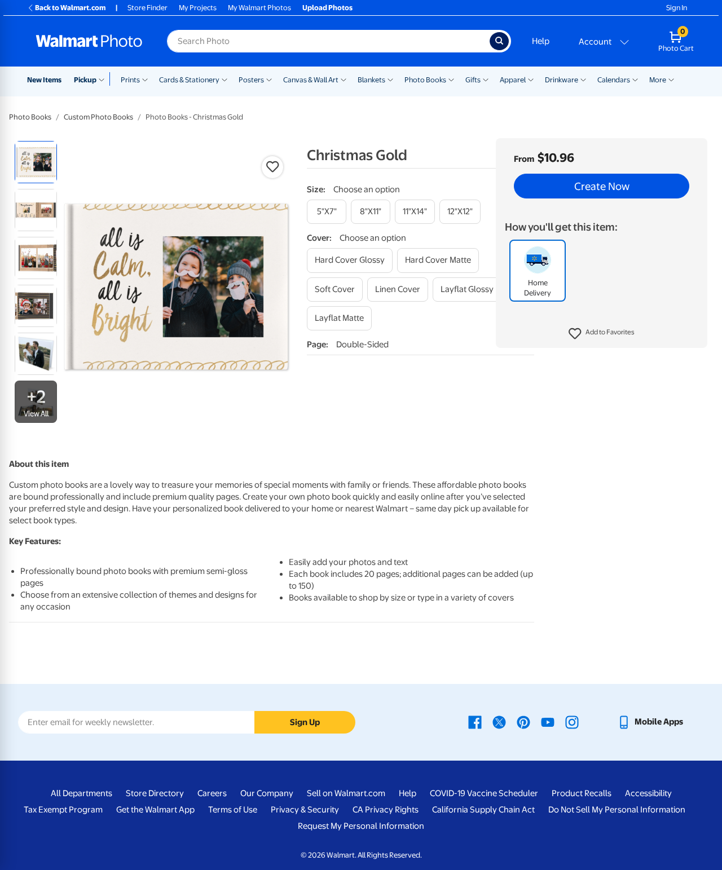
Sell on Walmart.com (346, 793)
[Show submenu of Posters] (269, 79)
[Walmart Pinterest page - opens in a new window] (523, 722)
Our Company (266, 793)
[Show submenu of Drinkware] (583, 79)
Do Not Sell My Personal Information (616, 810)
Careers (212, 793)
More (657, 80)
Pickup (85, 80)
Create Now (601, 186)
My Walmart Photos (259, 7)
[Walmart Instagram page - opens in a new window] (572, 722)
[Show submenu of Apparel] (530, 79)
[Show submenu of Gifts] (485, 79)
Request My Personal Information (361, 826)
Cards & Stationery (189, 80)
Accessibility (648, 793)
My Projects (198, 7)
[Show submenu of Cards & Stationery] (224, 79)
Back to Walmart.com (70, 7)
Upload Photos (327, 7)
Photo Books (425, 80)
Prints (130, 80)
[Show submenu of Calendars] (635, 79)
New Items (44, 80)
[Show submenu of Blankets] (390, 79)
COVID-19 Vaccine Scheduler (484, 793)
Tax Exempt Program (63, 810)
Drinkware (561, 80)
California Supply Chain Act (483, 810)
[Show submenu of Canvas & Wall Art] (343, 79)
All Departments (81, 793)
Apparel (513, 80)
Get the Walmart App (155, 810)
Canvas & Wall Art (310, 80)
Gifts (473, 80)
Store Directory (155, 793)
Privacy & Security (305, 810)
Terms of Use (232, 810)
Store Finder (147, 7)
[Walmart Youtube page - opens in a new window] (547, 722)
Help (540, 41)
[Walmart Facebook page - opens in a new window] (475, 722)
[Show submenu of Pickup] (104, 79)
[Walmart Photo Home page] (89, 41)
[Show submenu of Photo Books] (451, 79)
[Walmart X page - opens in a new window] (499, 722)
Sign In (676, 7)
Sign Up (305, 722)
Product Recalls (581, 793)
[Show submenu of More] (671, 79)
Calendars (613, 80)
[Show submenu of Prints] (145, 79)
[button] (601, 333)
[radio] (36, 162)
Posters (251, 80)
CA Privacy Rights (386, 810)
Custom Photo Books (98, 117)
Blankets (371, 80)
